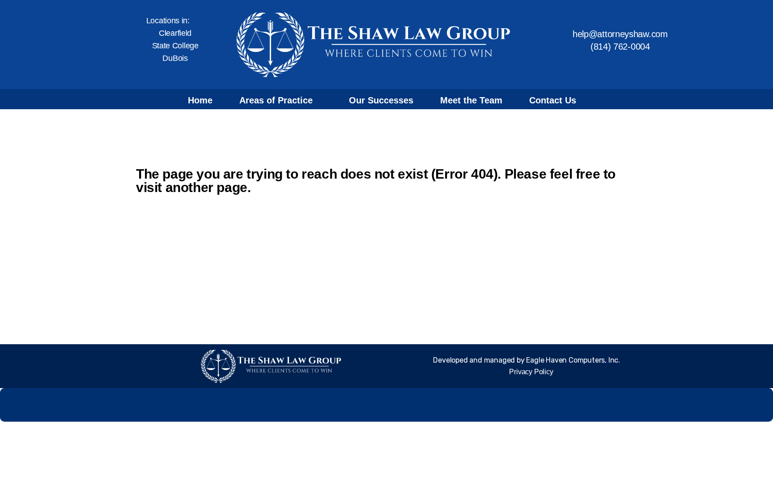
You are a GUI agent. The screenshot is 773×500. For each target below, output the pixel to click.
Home (200, 100)
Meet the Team (471, 100)
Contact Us (552, 100)
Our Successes (381, 100)
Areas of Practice (276, 100)
